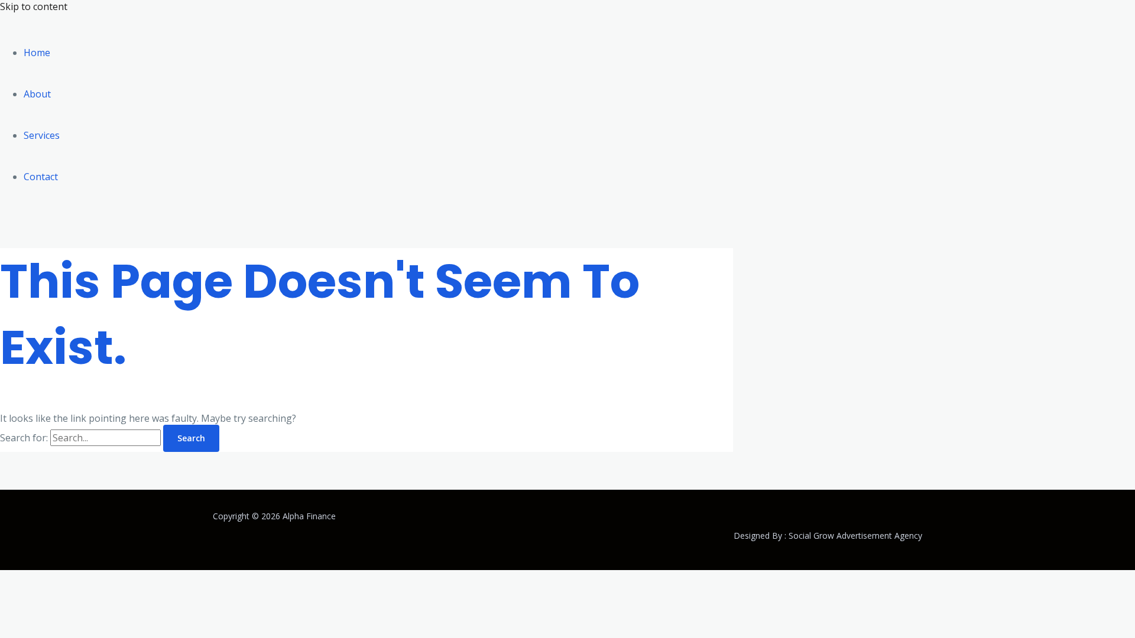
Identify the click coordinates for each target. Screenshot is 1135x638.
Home (37, 52)
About (37, 93)
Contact (41, 176)
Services (42, 135)
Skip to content (33, 6)
